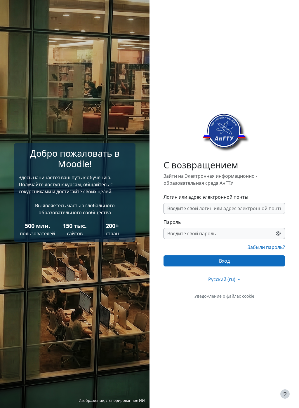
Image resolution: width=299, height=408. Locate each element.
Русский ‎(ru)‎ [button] (222, 279)
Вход (224, 261)
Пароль (172, 222)
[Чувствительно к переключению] (278, 233)
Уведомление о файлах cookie (224, 296)
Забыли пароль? (266, 247)
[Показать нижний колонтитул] (285, 394)
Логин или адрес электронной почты (206, 197)
